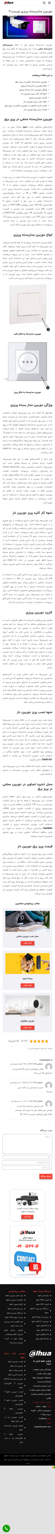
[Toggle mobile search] (44, 2)
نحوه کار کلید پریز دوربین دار (34, 93)
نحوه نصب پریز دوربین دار (35, 101)
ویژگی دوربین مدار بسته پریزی (33, 89)
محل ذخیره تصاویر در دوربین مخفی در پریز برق (26, 105)
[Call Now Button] (6, 1528)
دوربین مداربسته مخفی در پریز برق (31, 81)
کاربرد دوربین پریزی (38, 97)
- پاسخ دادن (14, 1064)
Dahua (48, 1382)
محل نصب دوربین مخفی (27, 936)
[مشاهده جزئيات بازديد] (53, 1467)
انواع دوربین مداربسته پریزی (34, 85)
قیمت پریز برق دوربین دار (35, 109)
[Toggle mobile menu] (49, 2)
